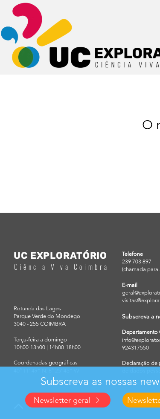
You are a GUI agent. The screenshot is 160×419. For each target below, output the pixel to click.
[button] (68, 400)
